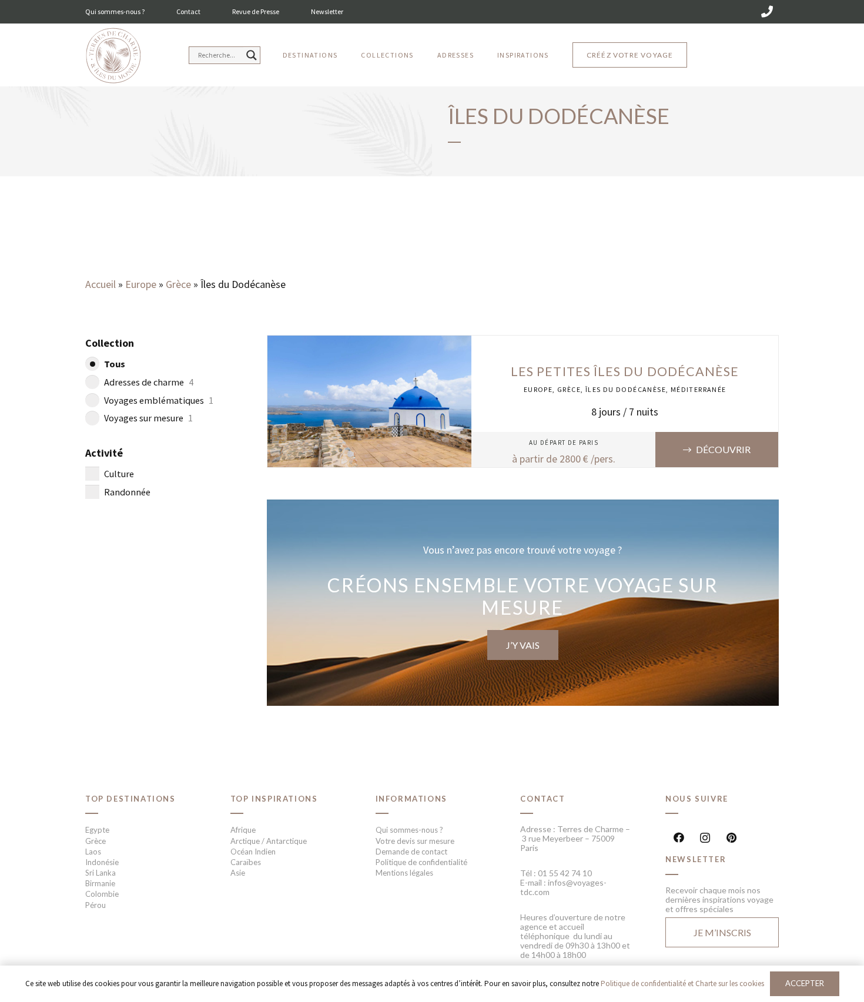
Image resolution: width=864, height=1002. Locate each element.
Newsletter (327, 11)
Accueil (100, 284)
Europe (140, 284)
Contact (188, 11)
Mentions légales (404, 872)
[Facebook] (678, 838)
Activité (104, 453)
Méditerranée (698, 389)
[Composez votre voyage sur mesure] (523, 602)
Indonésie (102, 862)
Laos (93, 851)
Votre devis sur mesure (415, 841)
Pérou (95, 905)
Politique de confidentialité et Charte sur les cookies (682, 983)
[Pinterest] (731, 838)
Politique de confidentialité (421, 862)
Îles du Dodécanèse (625, 389)
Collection (109, 343)
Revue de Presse (255, 11)
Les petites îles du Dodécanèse (625, 371)
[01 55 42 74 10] (767, 12)
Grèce (178, 284)
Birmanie (100, 883)
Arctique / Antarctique (268, 841)
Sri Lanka (100, 872)
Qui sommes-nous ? (115, 11)
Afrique (243, 830)
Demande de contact (411, 851)
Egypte (97, 830)
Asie (237, 872)
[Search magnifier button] (251, 55)
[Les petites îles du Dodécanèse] (369, 343)
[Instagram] (705, 838)
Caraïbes (245, 862)
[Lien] (113, 56)
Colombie (102, 894)
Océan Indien (253, 851)
